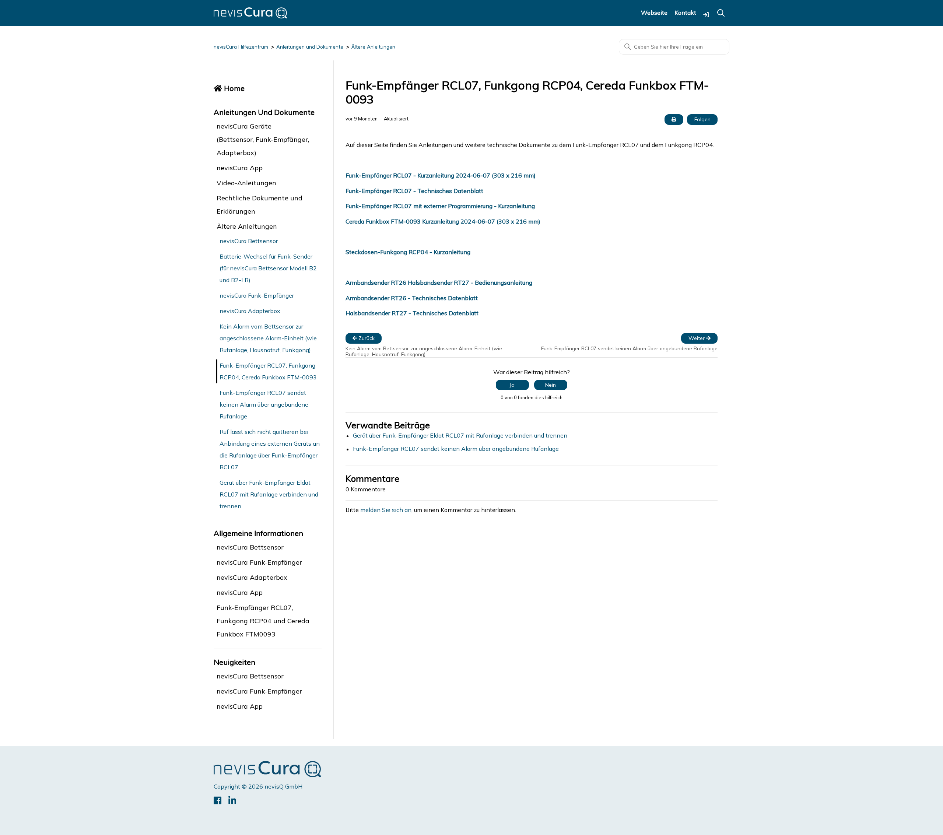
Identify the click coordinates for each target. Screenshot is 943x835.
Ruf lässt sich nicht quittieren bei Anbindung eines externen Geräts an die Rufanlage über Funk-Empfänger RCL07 (270, 449)
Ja (512, 385)
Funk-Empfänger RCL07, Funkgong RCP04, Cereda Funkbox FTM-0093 (268, 371)
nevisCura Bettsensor (249, 241)
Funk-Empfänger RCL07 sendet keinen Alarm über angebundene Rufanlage (264, 404)
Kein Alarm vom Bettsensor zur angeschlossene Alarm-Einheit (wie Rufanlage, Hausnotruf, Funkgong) (268, 338)
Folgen (702, 119)
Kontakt (685, 12)
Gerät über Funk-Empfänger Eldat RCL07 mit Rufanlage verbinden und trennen (269, 494)
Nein (550, 385)
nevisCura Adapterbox (250, 311)
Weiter (697, 338)
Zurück (366, 338)
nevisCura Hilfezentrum (241, 47)
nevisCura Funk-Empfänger (257, 295)
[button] (706, 15)
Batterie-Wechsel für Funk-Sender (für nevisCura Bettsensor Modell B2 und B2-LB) (268, 268)
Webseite (654, 12)
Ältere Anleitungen (373, 47)
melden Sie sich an (385, 509)
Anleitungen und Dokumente (309, 47)
